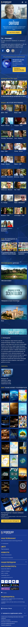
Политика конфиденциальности (8, 623)
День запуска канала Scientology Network (11, 540)
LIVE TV (3, 547)
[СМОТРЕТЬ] (23, 409)
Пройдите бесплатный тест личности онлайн (19, 69)
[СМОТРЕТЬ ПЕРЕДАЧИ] (5, 396)
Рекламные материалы (7, 557)
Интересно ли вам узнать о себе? (18, 60)
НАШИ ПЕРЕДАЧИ (8, 562)
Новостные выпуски (6, 554)
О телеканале (4, 543)
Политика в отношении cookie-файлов (9, 621)
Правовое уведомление (6, 625)
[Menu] (26, 2)
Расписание (5, 549)
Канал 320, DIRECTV (6, 568)
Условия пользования (5, 620)
